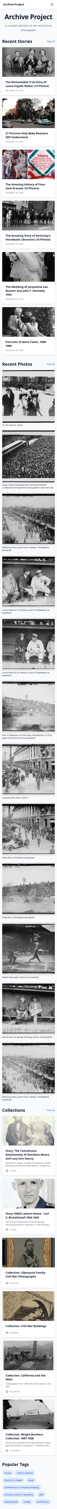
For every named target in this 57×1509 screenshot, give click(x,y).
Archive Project (13, 4)
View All (51, 41)
